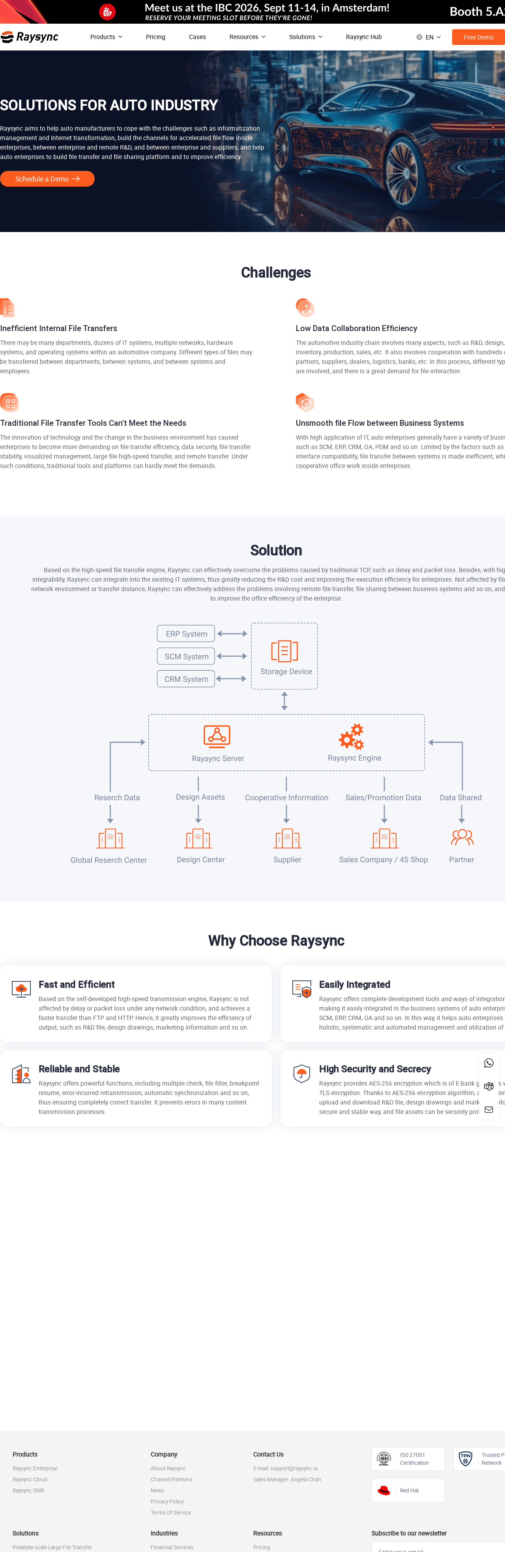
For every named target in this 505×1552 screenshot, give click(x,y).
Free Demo (479, 37)
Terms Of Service (171, 1512)
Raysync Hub (364, 36)
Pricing (155, 36)
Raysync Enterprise (35, 1468)
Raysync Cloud (30, 1479)
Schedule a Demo (42, 178)
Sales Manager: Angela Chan (287, 1479)
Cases (197, 36)
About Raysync (168, 1468)
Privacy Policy (167, 1501)
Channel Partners (171, 1479)
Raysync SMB (29, 1490)
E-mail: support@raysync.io (285, 1468)
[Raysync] (29, 37)
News (157, 1490)
